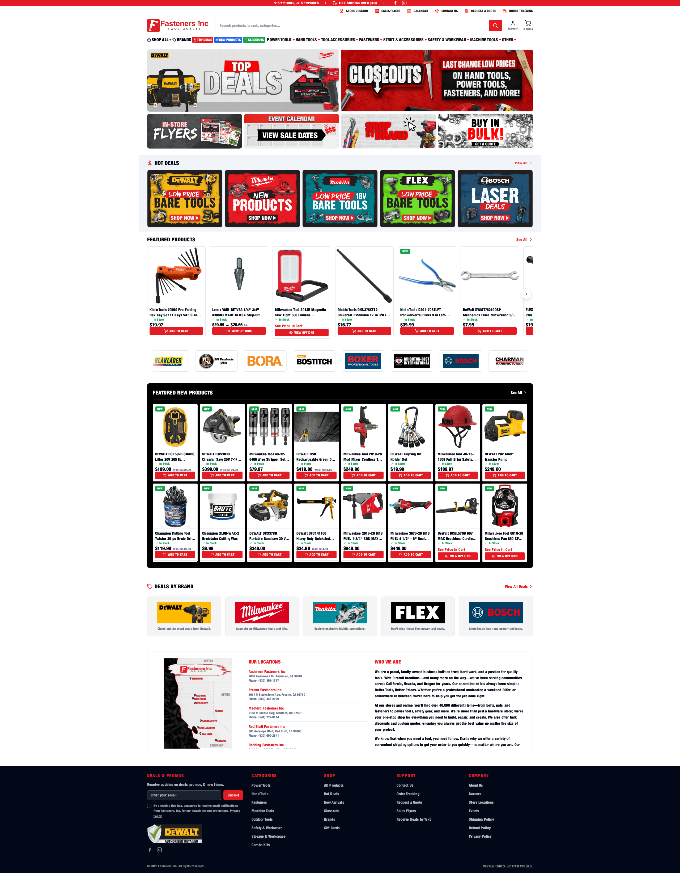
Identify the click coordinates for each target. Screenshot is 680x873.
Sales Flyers (406, 810)
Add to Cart (179, 331)
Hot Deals (331, 793)
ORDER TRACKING (521, 11)
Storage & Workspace (269, 836)
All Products (333, 785)
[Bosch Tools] (413, 361)
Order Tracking (408, 793)
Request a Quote (409, 802)
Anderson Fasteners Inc (267, 671)
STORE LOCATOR (357, 11)
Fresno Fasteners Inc (265, 689)
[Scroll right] (526, 293)
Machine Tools (263, 810)
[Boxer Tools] (316, 361)
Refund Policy (480, 827)
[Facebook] (149, 850)
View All (521, 163)
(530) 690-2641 (268, 735)
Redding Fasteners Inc (266, 744)
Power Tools (261, 785)
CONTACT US (449, 11)
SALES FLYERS (391, 11)
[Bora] (218, 361)
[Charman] (462, 361)
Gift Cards (332, 827)
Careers (475, 793)
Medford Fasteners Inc (266, 708)
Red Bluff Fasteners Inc (267, 726)
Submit (233, 795)
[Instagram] (159, 850)
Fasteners (259, 802)
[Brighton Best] (364, 361)
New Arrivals (334, 802)
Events (474, 810)
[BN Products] (169, 361)
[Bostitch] (267, 361)
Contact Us (405, 785)
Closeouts (331, 810)
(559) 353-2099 (268, 699)
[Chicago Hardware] (511, 361)
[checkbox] (149, 806)
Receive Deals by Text (414, 819)
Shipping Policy (481, 819)
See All (522, 239)
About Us (476, 785)
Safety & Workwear (267, 827)
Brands (329, 819)
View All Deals (516, 586)
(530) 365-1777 (268, 680)
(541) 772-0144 (268, 717)
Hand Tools (260, 793)
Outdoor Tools (262, 819)
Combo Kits (261, 844)
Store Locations (481, 802)
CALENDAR (421, 11)
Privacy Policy (480, 836)
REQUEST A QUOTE (483, 11)
